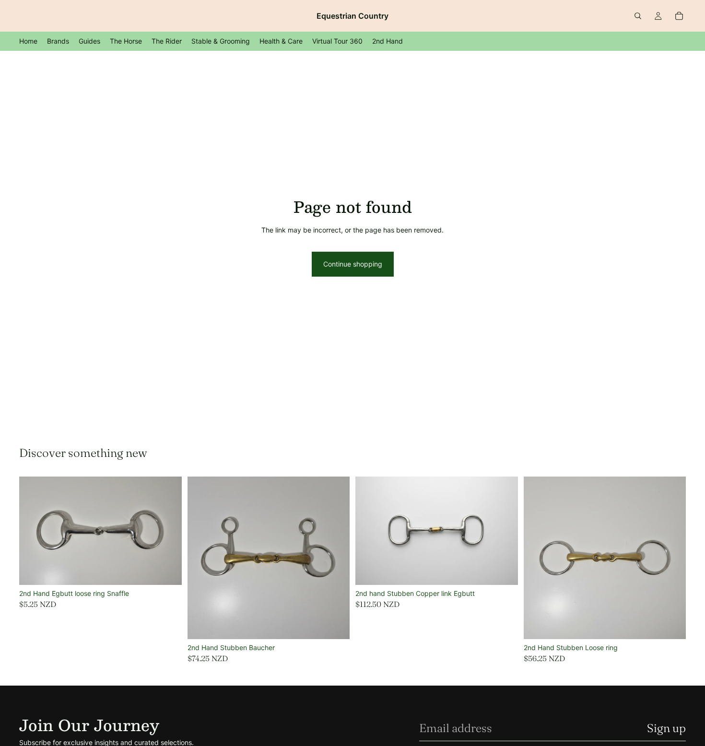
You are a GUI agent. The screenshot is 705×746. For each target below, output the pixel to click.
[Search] (637, 15)
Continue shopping (352, 264)
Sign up (666, 728)
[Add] (167, 570)
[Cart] (679, 15)
